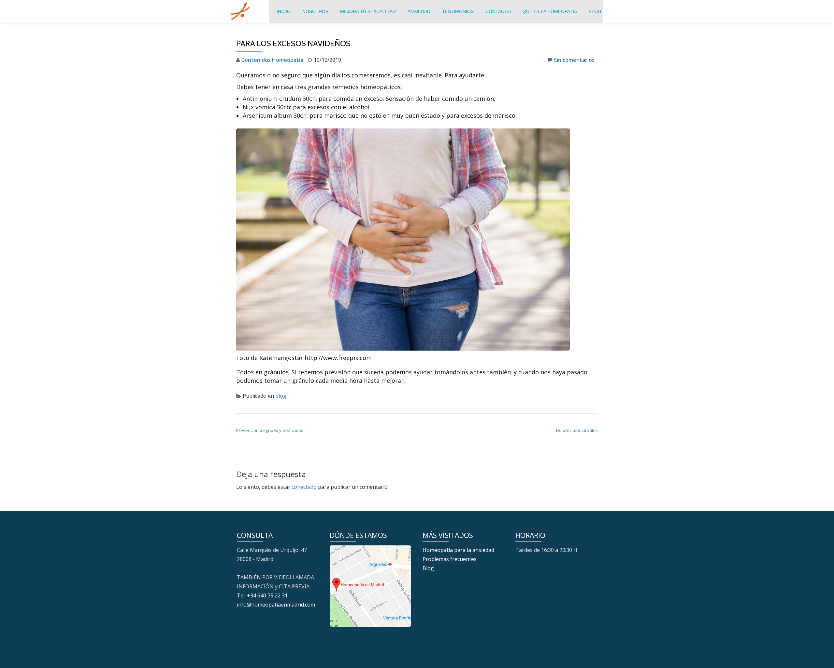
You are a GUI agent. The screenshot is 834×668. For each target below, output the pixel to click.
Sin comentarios (574, 59)
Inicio (284, 11)
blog (280, 395)
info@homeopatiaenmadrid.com (276, 604)
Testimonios (458, 11)
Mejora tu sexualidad (368, 11)
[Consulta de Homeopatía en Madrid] (241, 11)
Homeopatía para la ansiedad (458, 550)
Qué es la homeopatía (550, 11)
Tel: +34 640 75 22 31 (262, 595)
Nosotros (315, 11)
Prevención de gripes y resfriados (269, 430)
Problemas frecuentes (450, 559)
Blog (595, 11)
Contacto (498, 11)
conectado (304, 486)
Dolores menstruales (577, 430)
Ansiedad (419, 11)
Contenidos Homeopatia (272, 59)
